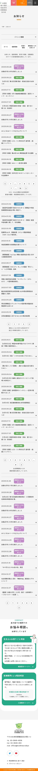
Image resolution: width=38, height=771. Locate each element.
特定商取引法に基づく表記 (16, 761)
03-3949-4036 (16, 740)
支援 (13, 3)
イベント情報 (19, 37)
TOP (3, 26)
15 (20, 188)
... (15, 183)
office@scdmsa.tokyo (20, 745)
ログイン (29, 3)
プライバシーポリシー (15, 763)
